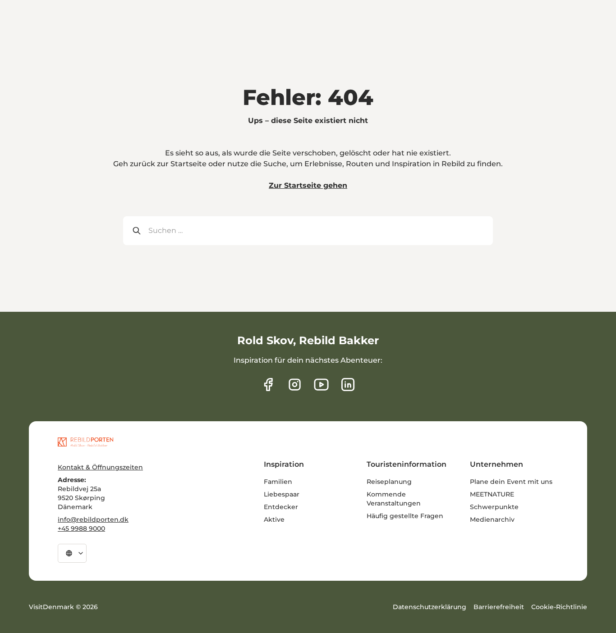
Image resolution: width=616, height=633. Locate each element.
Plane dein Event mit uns (511, 482)
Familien (278, 482)
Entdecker (281, 507)
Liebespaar (281, 494)
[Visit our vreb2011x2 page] (321, 384)
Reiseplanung (389, 482)
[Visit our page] (295, 384)
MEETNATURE (492, 494)
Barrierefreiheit (498, 607)
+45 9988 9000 (81, 528)
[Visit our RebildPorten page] (268, 384)
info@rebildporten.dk (93, 519)
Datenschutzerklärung (429, 607)
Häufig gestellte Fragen (405, 516)
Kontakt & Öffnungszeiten (100, 467)
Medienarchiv (492, 519)
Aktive (274, 519)
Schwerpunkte (494, 507)
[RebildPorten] (85, 441)
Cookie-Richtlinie (559, 607)
